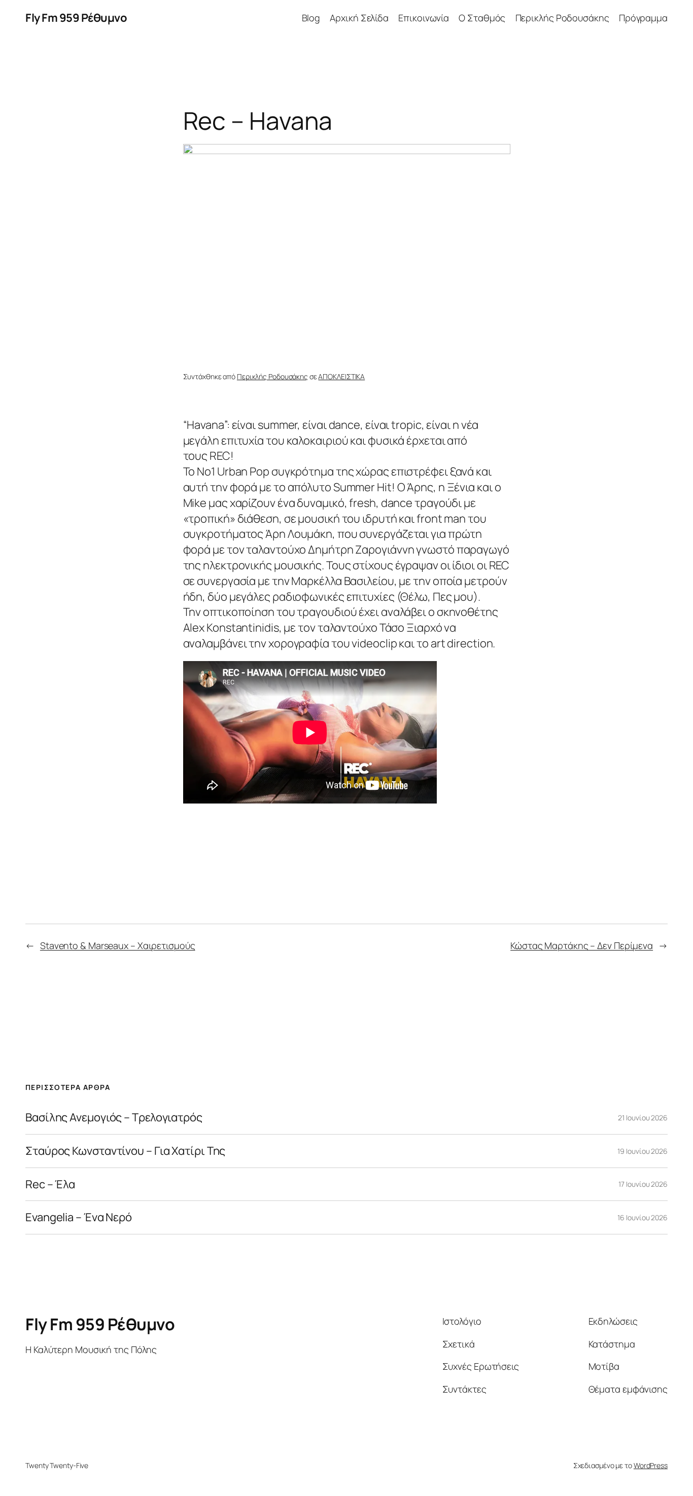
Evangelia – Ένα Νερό (78, 1217)
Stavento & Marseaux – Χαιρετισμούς (117, 945)
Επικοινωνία (423, 18)
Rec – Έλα (50, 1184)
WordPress (651, 1465)
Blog (311, 18)
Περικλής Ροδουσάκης (562, 18)
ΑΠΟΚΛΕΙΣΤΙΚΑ (341, 376)
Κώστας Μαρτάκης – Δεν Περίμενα (581, 945)
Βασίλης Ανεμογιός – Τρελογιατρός (113, 1117)
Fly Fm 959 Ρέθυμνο (76, 17)
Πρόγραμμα (643, 18)
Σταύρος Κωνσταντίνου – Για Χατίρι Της (125, 1151)
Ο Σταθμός (482, 18)
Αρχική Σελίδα (359, 18)
